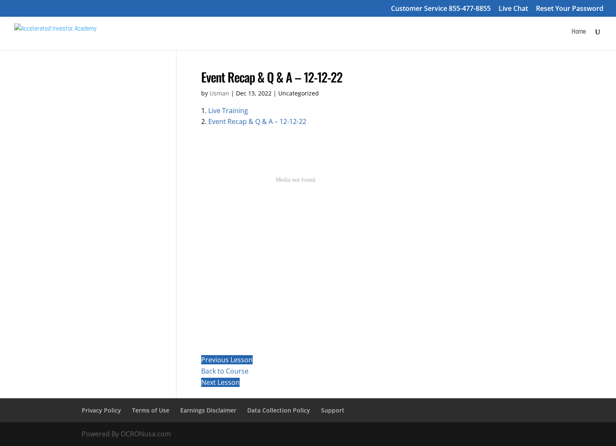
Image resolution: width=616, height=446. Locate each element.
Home (579, 32)
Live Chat (513, 9)
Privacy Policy (101, 410)
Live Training (228, 110)
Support (332, 410)
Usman (219, 93)
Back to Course (224, 371)
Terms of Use (150, 410)
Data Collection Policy (278, 410)
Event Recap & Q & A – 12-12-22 (257, 121)
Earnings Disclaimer (208, 410)
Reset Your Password (569, 9)
